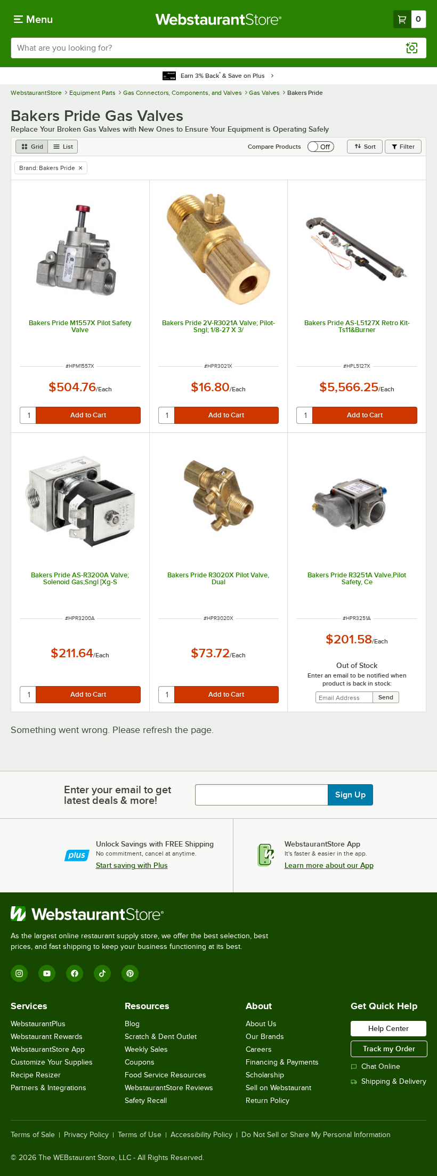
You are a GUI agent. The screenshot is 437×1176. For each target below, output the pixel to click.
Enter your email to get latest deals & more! (117, 795)
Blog (132, 1024)
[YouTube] (46, 973)
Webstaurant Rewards (47, 1037)
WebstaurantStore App (48, 1049)
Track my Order (389, 1048)
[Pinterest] (130, 973)
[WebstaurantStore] (144, 913)
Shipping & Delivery (393, 1081)
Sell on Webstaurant (278, 1088)
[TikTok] (102, 973)
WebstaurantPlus (38, 1024)
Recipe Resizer (36, 1075)
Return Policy (267, 1101)
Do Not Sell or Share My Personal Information (316, 1135)
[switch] (320, 146)
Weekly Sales (146, 1049)
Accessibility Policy (201, 1135)
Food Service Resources (165, 1075)
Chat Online (380, 1066)
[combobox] (218, 48)
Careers (259, 1049)
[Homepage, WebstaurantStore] (219, 19)
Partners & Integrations (48, 1088)
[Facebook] (74, 973)
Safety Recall (146, 1101)
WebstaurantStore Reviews (169, 1088)
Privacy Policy (86, 1135)
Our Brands (265, 1037)
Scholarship (265, 1075)
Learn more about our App (329, 865)
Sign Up (350, 795)
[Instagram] (19, 973)
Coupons (140, 1062)
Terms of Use (139, 1135)
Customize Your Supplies (52, 1062)
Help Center (388, 1028)
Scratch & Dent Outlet (161, 1037)
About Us (261, 1024)
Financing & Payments (282, 1062)
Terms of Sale (33, 1135)
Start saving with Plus (132, 865)
